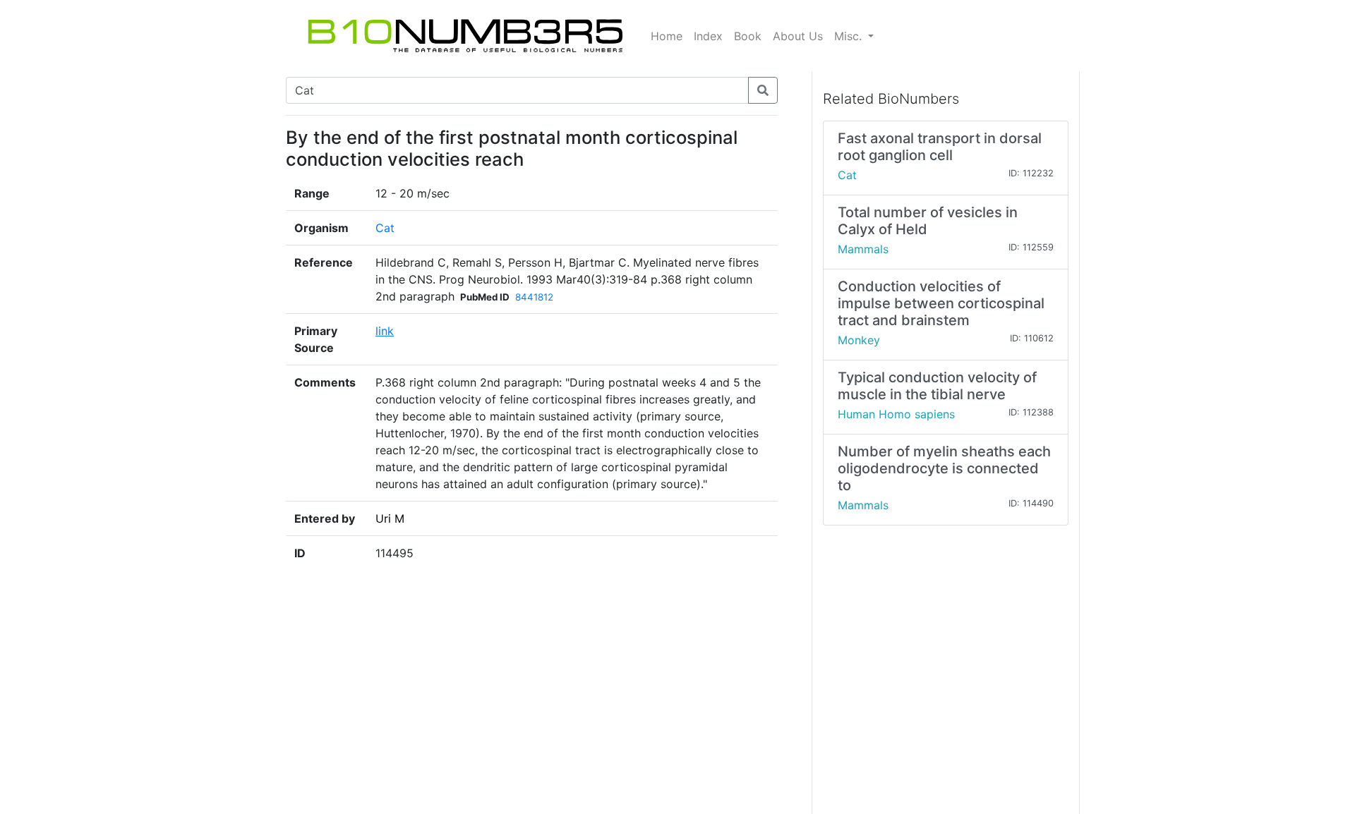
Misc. (849, 36)
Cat (385, 228)
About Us (798, 36)
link (384, 331)
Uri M (389, 518)
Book (747, 36)
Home (666, 36)
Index (708, 36)
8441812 (534, 297)
